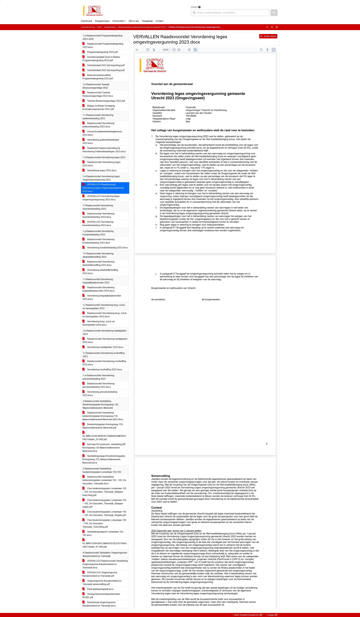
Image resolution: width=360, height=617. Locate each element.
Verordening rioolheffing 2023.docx (104, 369)
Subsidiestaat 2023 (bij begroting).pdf (105, 70)
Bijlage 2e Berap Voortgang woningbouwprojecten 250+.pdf (98, 107)
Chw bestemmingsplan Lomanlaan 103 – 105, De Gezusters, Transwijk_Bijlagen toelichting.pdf (104, 491)
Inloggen (271, 615)
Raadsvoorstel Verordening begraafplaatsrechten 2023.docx (98, 289)
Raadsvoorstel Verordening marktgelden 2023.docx (104, 340)
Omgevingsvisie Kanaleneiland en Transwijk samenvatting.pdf (102, 582)
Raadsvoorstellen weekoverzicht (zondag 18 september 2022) (142, 27)
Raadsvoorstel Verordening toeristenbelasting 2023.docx (98, 215)
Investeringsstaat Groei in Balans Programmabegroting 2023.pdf (101, 59)
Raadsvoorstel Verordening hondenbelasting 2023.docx (98, 241)
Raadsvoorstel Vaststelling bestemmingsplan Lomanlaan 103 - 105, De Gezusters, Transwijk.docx (104, 480)
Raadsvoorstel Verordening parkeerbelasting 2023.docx (98, 125)
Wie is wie (134, 21)
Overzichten (118, 21)
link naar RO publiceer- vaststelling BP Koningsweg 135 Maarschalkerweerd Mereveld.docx (104, 447)
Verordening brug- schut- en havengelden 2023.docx (98, 323)
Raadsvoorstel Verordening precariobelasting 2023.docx (98, 385)
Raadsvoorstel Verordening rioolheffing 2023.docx (104, 363)
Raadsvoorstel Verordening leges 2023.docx (101, 164)
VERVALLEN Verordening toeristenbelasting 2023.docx (97, 223)
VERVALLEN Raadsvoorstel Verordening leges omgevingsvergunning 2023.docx (102, 187)
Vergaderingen (102, 21)
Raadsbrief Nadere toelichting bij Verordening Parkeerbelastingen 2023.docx (104, 150)
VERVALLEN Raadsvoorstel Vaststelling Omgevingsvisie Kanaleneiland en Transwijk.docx (105, 564)
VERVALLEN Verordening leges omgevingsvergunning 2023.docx (101, 198)
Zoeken (194, 7)
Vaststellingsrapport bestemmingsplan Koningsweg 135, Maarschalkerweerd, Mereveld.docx (103, 459)
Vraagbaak (147, 21)
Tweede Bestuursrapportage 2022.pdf (106, 101)
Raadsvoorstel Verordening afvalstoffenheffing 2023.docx (98, 263)
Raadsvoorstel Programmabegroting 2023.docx (102, 45)
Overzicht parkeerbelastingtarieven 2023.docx (102, 133)
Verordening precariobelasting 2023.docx (99, 393)
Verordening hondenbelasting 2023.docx (107, 247)
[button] (274, 12)
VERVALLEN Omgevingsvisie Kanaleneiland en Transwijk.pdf (99, 574)
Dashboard (86, 21)
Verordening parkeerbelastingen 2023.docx (100, 141)
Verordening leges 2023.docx (101, 170)
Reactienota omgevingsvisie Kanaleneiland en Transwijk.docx (99, 604)
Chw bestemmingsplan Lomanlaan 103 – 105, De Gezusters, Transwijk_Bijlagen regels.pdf (104, 503)
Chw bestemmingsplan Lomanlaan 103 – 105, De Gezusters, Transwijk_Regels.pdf (104, 513)
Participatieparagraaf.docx (100, 589)
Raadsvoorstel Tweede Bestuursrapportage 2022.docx (97, 94)
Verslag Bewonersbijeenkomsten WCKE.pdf (101, 596)
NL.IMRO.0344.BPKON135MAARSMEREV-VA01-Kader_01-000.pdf (104, 438)
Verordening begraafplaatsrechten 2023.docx (101, 297)
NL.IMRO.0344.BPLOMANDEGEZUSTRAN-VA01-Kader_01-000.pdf (104, 545)
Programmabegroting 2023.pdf (102, 52)
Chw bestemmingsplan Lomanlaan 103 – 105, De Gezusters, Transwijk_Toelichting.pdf (104, 523)
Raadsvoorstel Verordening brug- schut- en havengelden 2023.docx (104, 315)
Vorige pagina (269, 36)
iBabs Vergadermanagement (247, 615)
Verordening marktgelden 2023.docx (105, 347)
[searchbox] (230, 12)
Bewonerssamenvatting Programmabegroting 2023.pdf (97, 77)
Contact (159, 21)
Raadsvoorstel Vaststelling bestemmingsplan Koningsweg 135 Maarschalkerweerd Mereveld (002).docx (102, 416)
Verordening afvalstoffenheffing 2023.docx (100, 272)
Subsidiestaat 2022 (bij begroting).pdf (105, 65)
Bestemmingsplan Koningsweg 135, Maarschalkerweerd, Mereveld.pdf (102, 426)
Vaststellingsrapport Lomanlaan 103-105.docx (103, 533)
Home (99, 27)
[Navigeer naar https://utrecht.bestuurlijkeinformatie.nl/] (94, 10)
